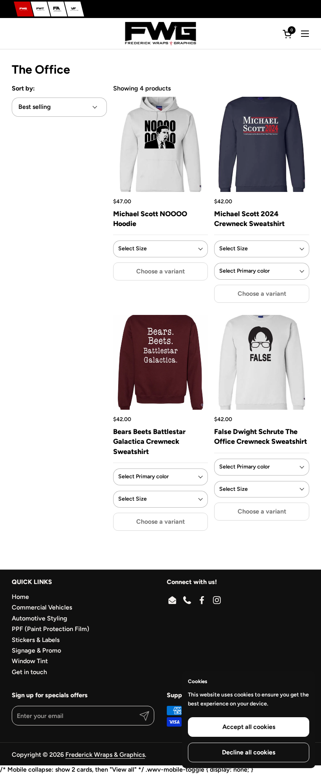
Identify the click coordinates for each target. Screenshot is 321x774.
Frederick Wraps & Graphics (105, 754)
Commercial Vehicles (42, 607)
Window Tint (30, 661)
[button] (288, 34)
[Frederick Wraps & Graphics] (24, 9)
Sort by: (23, 88)
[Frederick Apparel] (57, 9)
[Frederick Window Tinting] (40, 9)
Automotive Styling (39, 618)
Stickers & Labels (36, 640)
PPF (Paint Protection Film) (50, 629)
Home (20, 596)
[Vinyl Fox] (74, 9)
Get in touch (29, 672)
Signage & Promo (36, 650)
